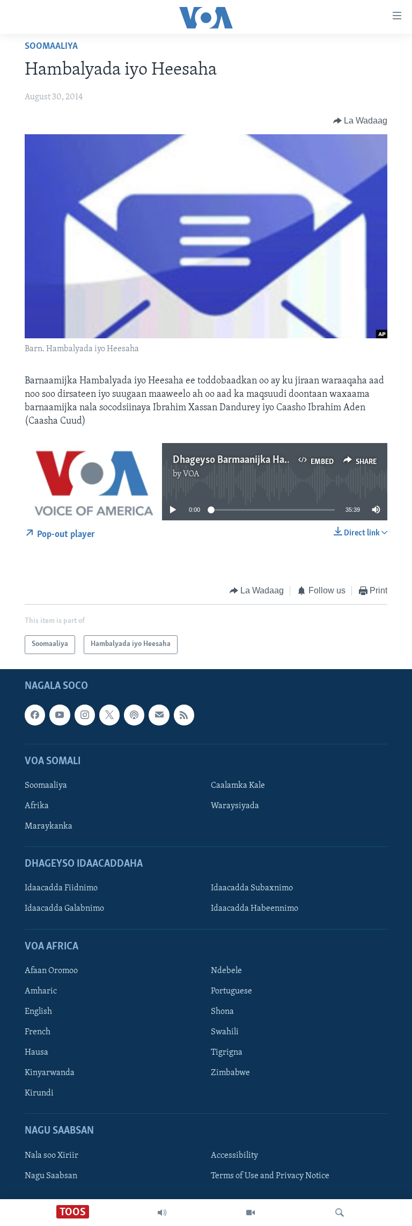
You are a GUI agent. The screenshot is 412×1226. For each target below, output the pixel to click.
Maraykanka (48, 826)
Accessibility (234, 1155)
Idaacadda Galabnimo (64, 908)
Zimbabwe (230, 1073)
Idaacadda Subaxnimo (252, 888)
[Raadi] (339, 1212)
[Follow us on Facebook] (35, 715)
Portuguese (231, 991)
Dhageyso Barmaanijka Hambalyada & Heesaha (273, 460)
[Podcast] (134, 715)
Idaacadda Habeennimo (254, 908)
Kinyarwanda (50, 1073)
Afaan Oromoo (51, 971)
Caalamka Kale (238, 785)
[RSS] (184, 715)
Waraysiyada (235, 806)
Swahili (225, 1032)
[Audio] (162, 1212)
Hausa (36, 1052)
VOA (191, 474)
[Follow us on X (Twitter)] (109, 715)
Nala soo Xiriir (51, 1155)
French (37, 1032)
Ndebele (226, 971)
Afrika (37, 806)
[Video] (250, 1212)
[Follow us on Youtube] (59, 715)
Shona (222, 1011)
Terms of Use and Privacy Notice (270, 1176)
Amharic (41, 991)
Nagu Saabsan (51, 1176)
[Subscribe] (159, 715)
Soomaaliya (51, 47)
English (38, 1011)
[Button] (360, 121)
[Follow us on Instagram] (85, 715)
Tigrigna (226, 1052)
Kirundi (39, 1093)
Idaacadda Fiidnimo (61, 888)
